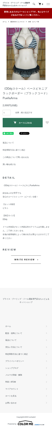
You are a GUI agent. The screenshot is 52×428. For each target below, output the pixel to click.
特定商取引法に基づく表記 (14, 149)
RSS (7, 381)
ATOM (13, 381)
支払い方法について (13, 347)
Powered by (12, 424)
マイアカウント (11, 388)
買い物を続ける (9, 164)
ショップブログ (11, 368)
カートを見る (11, 395)
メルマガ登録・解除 (13, 374)
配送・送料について (13, 333)
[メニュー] (48, 4)
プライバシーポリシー (14, 361)
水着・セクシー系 (33, 22)
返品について (8, 142)
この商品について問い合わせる (16, 157)
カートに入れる (25, 122)
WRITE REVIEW (24, 259)
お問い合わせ (11, 402)
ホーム (5, 22)
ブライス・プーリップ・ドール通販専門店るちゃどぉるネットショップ (16, 4)
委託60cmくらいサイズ (17, 22)
